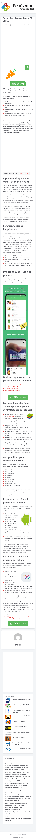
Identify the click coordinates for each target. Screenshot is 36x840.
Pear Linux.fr (13, 834)
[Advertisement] (18, 672)
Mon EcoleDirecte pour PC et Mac (21, 748)
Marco (18, 645)
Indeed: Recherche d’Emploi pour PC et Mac (21, 711)
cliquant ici (10, 416)
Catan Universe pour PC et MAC (20, 716)
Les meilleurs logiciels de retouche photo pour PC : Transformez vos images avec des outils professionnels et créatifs (18, 798)
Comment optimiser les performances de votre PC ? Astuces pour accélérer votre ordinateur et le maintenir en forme (16, 785)
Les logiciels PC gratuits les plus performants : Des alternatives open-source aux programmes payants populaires (17, 814)
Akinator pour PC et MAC (12, 388)
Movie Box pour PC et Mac (19, 726)
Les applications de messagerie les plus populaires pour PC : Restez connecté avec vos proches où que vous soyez (17, 792)
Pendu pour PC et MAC (18, 737)
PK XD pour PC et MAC (18, 721)
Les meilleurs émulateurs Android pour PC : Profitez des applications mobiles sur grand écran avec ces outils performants (17, 767)
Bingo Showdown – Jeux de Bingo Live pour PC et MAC (18, 733)
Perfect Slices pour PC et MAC (20, 705)
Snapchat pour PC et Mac (12, 390)
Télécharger (19, 397)
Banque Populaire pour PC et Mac (21, 699)
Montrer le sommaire (23, 173)
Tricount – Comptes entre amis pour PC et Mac (20, 744)
